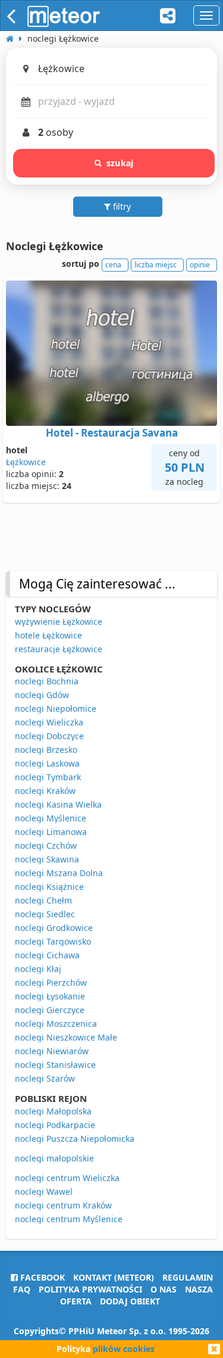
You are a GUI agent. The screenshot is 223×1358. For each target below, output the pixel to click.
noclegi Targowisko (53, 941)
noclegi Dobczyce (49, 736)
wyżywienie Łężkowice (58, 621)
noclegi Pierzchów (51, 982)
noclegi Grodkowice (54, 927)
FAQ (21, 1289)
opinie (200, 265)
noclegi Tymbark (48, 777)
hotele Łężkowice (48, 635)
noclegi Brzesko (46, 749)
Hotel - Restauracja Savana (112, 433)
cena (113, 265)
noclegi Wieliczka (49, 722)
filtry (121, 206)
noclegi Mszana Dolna (59, 873)
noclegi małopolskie (54, 1158)
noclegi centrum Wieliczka (67, 1177)
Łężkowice (26, 462)
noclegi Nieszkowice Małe (66, 1037)
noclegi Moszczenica (56, 1023)
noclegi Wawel (44, 1191)
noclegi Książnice (49, 886)
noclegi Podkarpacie (55, 1124)
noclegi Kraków (45, 790)
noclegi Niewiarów (52, 1051)
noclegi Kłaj (38, 968)
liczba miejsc (155, 265)
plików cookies (124, 1348)
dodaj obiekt (130, 1301)
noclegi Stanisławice (55, 1064)
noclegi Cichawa (47, 955)
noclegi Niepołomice (55, 708)
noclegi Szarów (45, 1078)
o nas (163, 1289)
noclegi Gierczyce (49, 1010)
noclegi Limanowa (51, 831)
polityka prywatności (90, 1289)
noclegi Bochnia (46, 681)
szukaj (119, 163)
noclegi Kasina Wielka (58, 804)
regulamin (187, 1277)
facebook (41, 1277)
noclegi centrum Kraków (63, 1205)
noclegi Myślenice (50, 818)
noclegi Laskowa (47, 763)
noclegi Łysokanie (50, 996)
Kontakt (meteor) (113, 1277)
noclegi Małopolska (53, 1111)
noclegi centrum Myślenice (69, 1219)
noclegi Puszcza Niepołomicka (74, 1138)
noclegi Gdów (42, 694)
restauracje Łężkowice (58, 649)
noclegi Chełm (43, 900)
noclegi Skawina (47, 859)
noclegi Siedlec (45, 914)
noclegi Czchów (46, 845)
